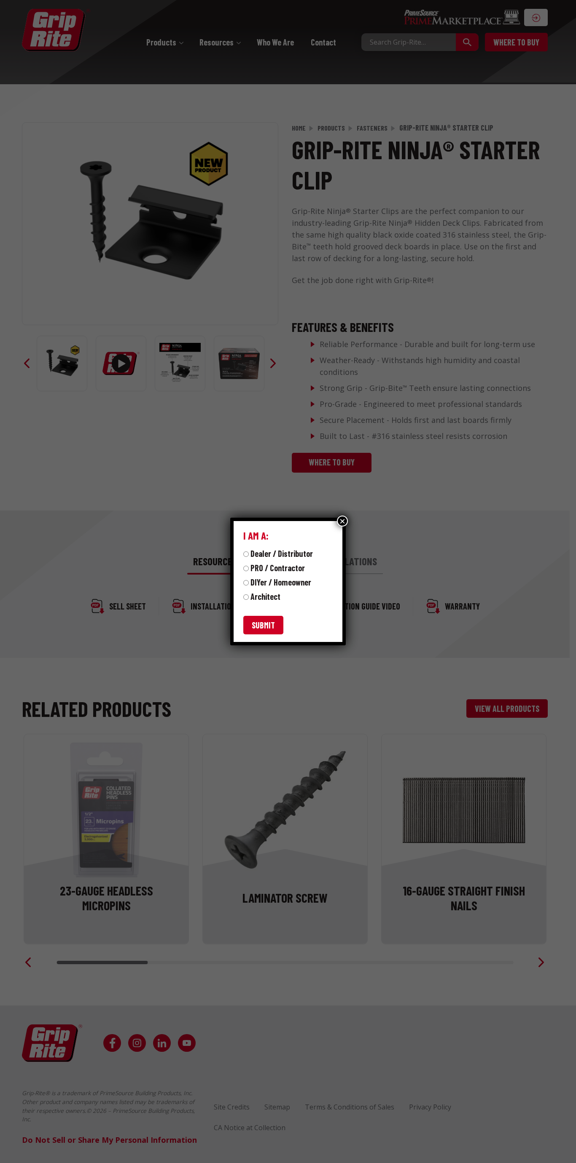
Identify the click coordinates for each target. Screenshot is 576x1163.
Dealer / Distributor (281, 553)
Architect (265, 596)
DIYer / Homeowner (280, 582)
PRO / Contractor (277, 568)
